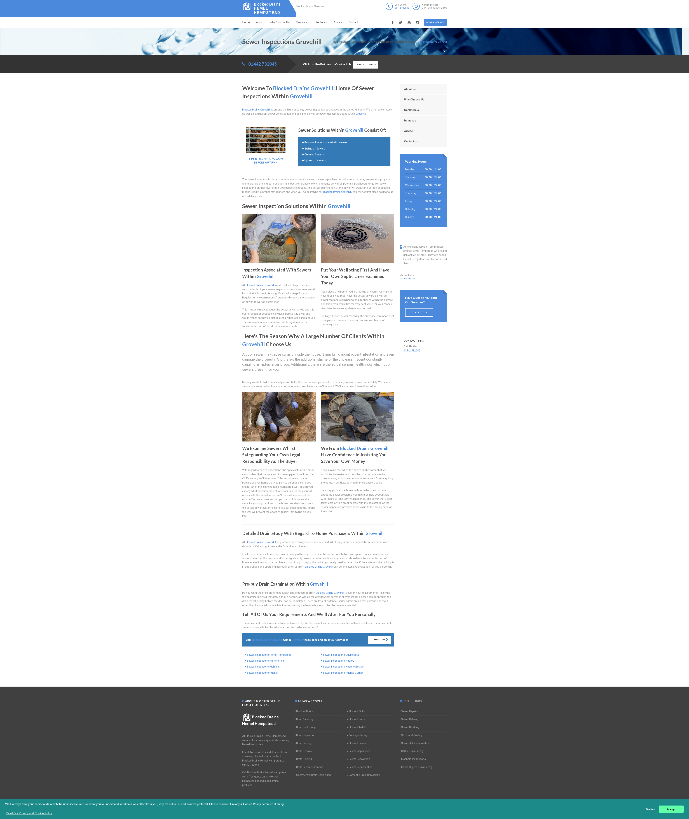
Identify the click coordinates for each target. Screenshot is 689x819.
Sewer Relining (409, 719)
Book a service (435, 22)
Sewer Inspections (360, 751)
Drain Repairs (304, 751)
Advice (338, 22)
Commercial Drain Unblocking (313, 775)
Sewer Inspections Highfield (263, 666)
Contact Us (378, 639)
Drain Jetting (303, 743)
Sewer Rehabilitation (360, 767)
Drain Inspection (305, 735)
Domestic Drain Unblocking (364, 775)
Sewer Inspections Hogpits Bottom (343, 666)
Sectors (320, 22)
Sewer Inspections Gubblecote (341, 654)
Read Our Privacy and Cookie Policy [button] (29, 813)
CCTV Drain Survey (412, 751)
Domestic (410, 120)
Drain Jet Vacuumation (309, 767)
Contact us (411, 141)
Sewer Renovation (359, 759)
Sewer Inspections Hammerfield (266, 660)
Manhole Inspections (413, 759)
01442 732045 (402, 7)
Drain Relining (304, 759)
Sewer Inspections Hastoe (338, 660)
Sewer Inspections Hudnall (262, 672)
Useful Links (412, 701)
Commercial (412, 110)
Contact (353, 22)
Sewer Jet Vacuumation (415, 743)
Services (301, 22)
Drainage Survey (358, 735)
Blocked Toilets (358, 727)
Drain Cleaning (304, 719)
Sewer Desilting (410, 727)
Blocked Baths (357, 719)
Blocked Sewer (357, 743)
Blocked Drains (305, 711)
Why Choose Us (280, 22)
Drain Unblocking (306, 727)
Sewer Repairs (409, 711)
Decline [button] (650, 809)
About (259, 22)
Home (246, 22)
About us (410, 89)
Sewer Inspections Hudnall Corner (343, 672)
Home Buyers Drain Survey (416, 767)
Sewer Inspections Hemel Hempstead (269, 654)
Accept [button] (671, 809)
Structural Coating (412, 735)
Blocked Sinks (357, 711)
